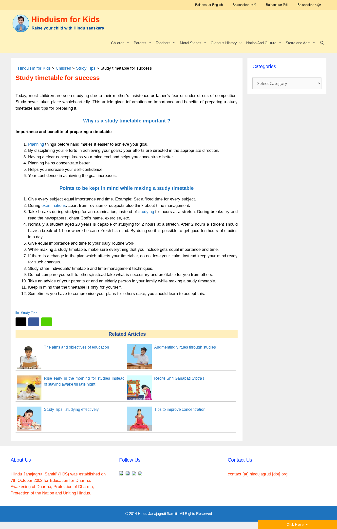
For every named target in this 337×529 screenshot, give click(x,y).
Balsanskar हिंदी (277, 5)
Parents (140, 43)
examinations (53, 205)
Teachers (163, 43)
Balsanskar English (209, 5)
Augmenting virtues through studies (185, 347)
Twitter (21, 321)
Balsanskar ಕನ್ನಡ (309, 5)
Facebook (33, 321)
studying (146, 211)
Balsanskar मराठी (244, 5)
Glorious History (224, 43)
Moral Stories (190, 43)
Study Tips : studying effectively (71, 409)
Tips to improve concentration (180, 409)
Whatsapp (46, 321)
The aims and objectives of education (76, 347)
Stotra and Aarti (298, 43)
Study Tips (85, 68)
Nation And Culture (261, 43)
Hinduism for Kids (34, 68)
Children (117, 43)
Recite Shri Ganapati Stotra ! (179, 378)
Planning (36, 144)
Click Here (296, 524)
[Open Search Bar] (322, 43)
